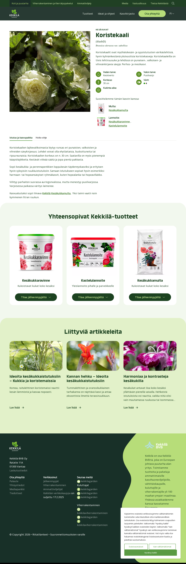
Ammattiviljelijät (53, 489)
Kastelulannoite (118, 125)
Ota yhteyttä (152, 13)
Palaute (14, 481)
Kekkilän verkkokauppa (57, 493)
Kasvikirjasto (127, 13)
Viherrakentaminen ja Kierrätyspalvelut (53, 3)
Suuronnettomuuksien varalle (67, 534)
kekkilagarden (88, 481)
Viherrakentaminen (54, 485)
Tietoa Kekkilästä (159, 3)
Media (125, 3)
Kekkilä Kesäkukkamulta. (56, 193)
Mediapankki (17, 489)
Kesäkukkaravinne (119, 121)
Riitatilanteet (40, 534)
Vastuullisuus (139, 3)
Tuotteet (87, 13)
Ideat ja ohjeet (106, 13)
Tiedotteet (16, 493)
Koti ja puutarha (20, 3)
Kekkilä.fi (20, 14)
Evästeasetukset (136, 546)
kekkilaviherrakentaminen (92, 513)
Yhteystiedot (17, 485)
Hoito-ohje (41, 137)
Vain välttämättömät (162, 546)
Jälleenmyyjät (51, 481)
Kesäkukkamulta (118, 110)
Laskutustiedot (18, 470)
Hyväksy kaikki (150, 552)
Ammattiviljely (84, 3)
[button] (173, 3)
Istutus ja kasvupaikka (21, 137)
